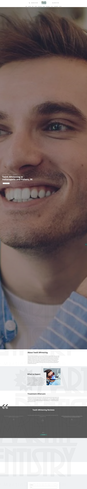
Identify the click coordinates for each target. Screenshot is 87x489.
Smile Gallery (40, 6)
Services (36, 6)
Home (26, 6)
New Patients (48, 6)
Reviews (44, 6)
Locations (29, 6)
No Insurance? (56, 6)
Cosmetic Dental (9, 174)
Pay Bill (52, 6)
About (33, 6)
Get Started (6, 183)
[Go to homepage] (43, 3)
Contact (60, 6)
